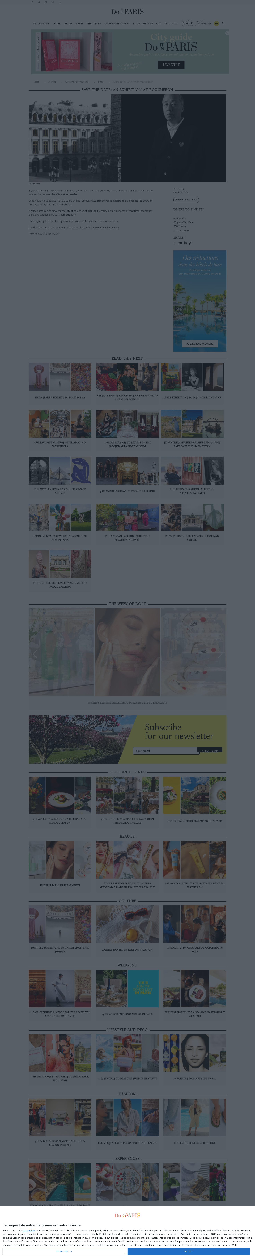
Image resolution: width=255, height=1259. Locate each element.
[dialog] (127, 1232)
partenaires (29, 1230)
